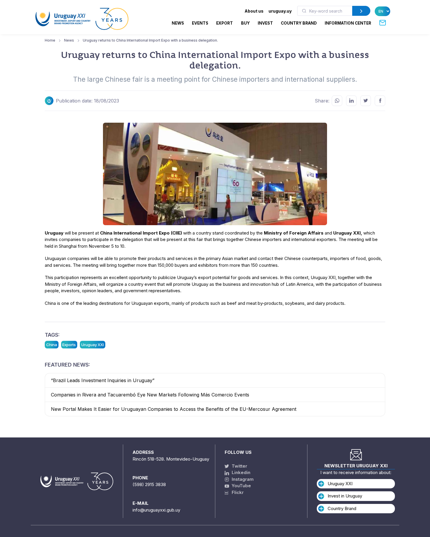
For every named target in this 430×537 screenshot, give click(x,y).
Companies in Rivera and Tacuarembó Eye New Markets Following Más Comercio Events (150, 395)
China (51, 344)
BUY (245, 23)
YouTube (241, 485)
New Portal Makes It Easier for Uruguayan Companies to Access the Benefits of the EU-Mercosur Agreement (173, 409)
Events (200, 23)
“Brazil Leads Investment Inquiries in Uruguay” (102, 380)
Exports (69, 344)
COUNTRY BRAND (299, 23)
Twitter (239, 466)
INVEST (265, 23)
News (178, 23)
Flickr (236, 492)
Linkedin (240, 472)
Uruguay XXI (92, 344)
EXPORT (224, 23)
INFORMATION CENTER (348, 23)
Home (50, 40)
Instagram (242, 479)
